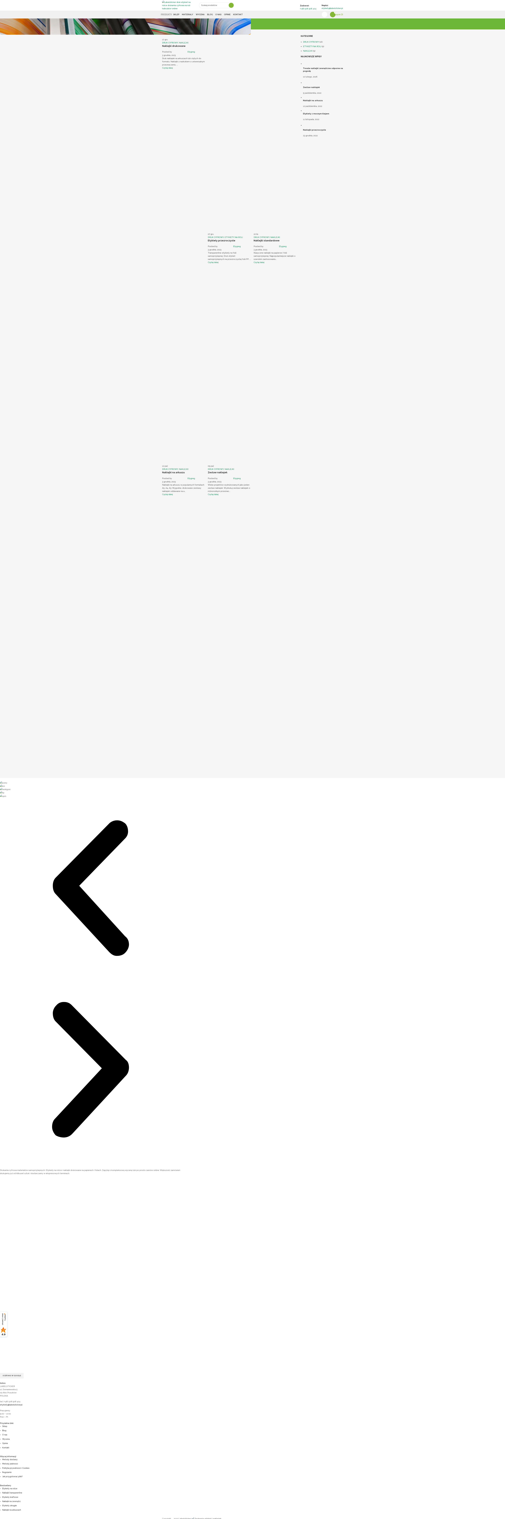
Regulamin (7, 1472)
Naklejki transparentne (12, 1493)
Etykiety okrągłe (9, 1505)
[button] (90, 888)
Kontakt (5, 1448)
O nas (4, 1435)
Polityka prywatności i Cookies (15, 1468)
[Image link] (14, 1166)
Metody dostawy (10, 1459)
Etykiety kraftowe (10, 1497)
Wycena (6, 1439)
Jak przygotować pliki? (12, 1476)
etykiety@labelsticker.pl (11, 1405)
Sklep (4, 1426)
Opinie (5, 1443)
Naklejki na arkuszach (11, 1510)
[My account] (324, 14)
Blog (4, 1430)
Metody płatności (10, 1464)
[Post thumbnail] (323, 64)
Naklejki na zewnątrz (11, 1501)
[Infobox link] (252, 9)
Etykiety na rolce (9, 1488)
